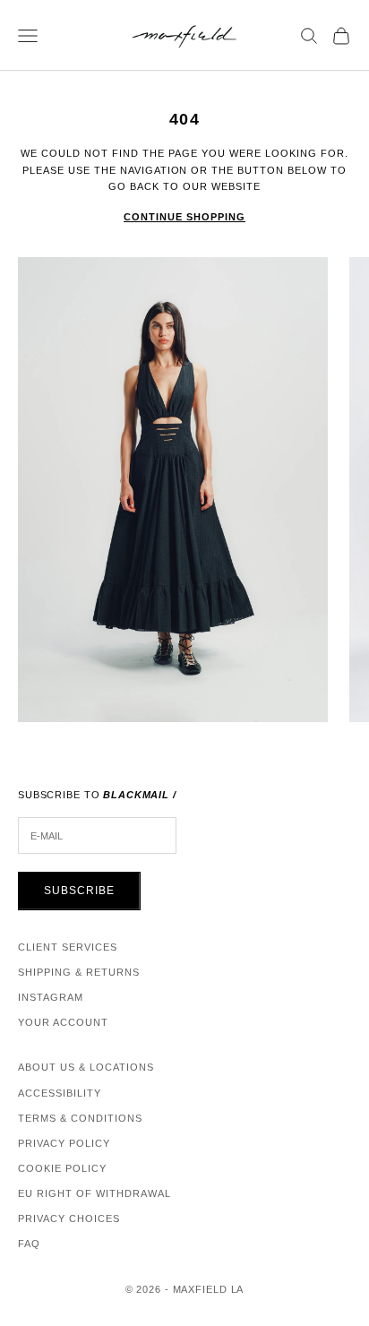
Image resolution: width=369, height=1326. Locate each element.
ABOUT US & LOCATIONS (86, 1067)
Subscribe (79, 890)
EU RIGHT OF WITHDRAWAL (94, 1193)
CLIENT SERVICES (67, 947)
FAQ (29, 1243)
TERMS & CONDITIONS (80, 1118)
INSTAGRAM (50, 997)
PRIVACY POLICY (64, 1143)
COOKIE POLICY (62, 1168)
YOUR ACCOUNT (63, 1022)
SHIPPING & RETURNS (79, 972)
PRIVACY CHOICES (69, 1218)
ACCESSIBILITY (59, 1093)
